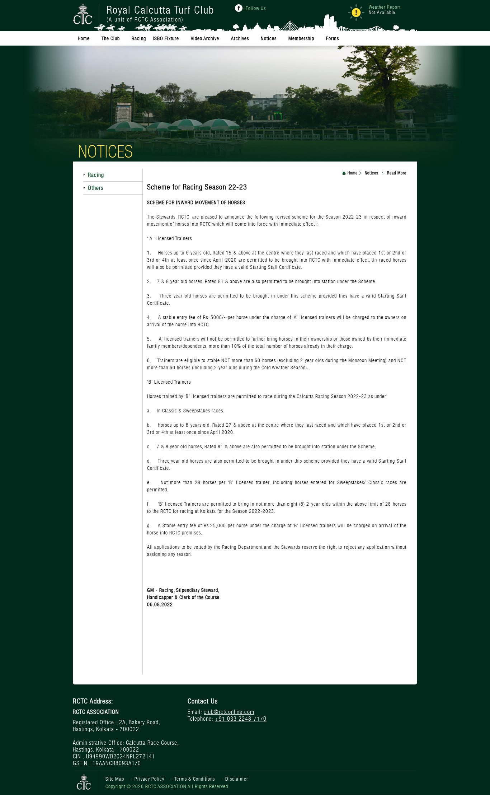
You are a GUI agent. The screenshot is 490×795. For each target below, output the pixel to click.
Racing (96, 175)
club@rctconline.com (229, 712)
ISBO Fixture (166, 38)
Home (353, 173)
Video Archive (205, 38)
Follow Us (256, 8)
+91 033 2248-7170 (241, 718)
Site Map (114, 779)
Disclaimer (236, 779)
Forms (332, 38)
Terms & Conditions (194, 779)
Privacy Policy (149, 779)
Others (95, 187)
